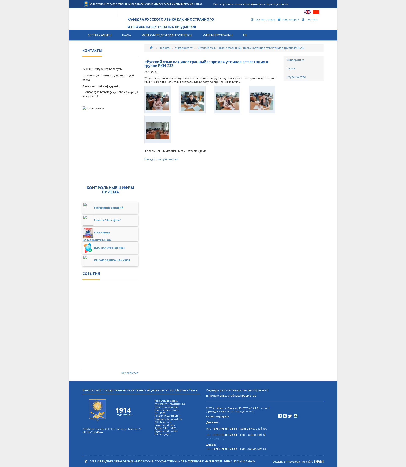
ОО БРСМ (160, 412)
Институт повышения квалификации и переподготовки (251, 4)
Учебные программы (218, 35)
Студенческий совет (165, 424)
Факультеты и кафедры (166, 400)
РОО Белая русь (163, 422)
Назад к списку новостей (161, 159)
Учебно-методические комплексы (166, 35)
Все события (129, 373)
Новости (164, 48)
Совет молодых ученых (166, 409)
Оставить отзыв (265, 19)
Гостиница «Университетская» (96, 236)
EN (245, 35)
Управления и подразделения (170, 403)
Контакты (312, 19)
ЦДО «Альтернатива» (109, 248)
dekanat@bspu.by (215, 438)
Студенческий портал (166, 431)
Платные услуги (163, 434)
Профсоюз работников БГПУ (168, 419)
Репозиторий (290, 19)
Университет (184, 48)
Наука (126, 35)
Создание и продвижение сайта (298, 461)
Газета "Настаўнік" (107, 220)
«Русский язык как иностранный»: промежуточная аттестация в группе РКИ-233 (251, 48)
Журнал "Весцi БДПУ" (166, 428)
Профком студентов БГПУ (167, 415)
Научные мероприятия (167, 407)
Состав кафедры (100, 35)
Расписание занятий (108, 208)
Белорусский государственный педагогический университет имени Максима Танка (145, 2)
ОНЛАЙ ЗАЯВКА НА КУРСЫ (112, 260)
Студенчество (296, 77)
